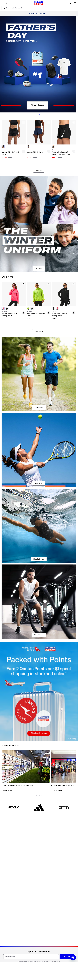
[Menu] (2, 3)
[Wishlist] (70, 3)
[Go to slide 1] (38, 163)
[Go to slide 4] (41, 795)
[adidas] (39, 807)
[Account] (7, 3)
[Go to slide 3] (39, 795)
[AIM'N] (64, 807)
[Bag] (75, 3)
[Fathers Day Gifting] (39, 64)
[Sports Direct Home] (38, 3)
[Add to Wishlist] (23, 122)
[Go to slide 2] (39, 114)
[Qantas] (39, 691)
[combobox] (39, 8)
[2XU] (13, 807)
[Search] (4, 8)
